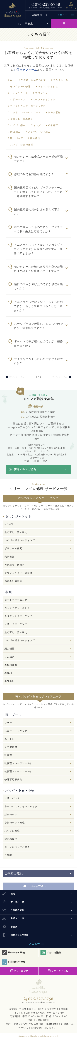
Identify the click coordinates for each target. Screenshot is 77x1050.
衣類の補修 (10, 664)
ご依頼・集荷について (33, 80)
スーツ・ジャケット (44, 99)
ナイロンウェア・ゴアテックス (28, 105)
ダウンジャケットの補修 (18, 572)
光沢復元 (9, 556)
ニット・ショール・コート (25, 112)
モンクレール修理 (20, 86)
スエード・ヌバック (15, 730)
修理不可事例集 (13, 779)
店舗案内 (37, 15)
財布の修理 (10, 839)
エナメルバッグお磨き (17, 847)
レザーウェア (17, 99)
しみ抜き (9, 656)
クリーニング (21, 970)
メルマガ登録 (54, 952)
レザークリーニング (15, 624)
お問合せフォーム (25, 69)
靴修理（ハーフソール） (18, 763)
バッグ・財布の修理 (21, 144)
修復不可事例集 (13, 580)
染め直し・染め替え (21, 118)
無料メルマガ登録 (25, 469)
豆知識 (8, 855)
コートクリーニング (15, 599)
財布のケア (10, 814)
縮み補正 (53, 125)
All (11, 80)
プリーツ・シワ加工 (39, 131)
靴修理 (8, 755)
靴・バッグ (16, 138)
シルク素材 (54, 112)
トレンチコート (19, 93)
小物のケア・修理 (14, 822)
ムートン (9, 738)
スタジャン (41, 93)
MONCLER (10, 524)
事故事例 (9, 681)
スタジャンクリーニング (18, 616)
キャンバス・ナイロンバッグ (20, 806)
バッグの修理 (12, 830)
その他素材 (10, 747)
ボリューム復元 (13, 548)
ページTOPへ (38, 886)
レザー (8, 722)
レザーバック (12, 798)
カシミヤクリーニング (17, 607)
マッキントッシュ (48, 86)
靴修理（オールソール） (18, 771)
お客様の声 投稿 (16, 961)
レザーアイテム (59, 970)
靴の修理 (35, 138)
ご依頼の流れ (13, 873)
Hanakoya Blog (16, 952)
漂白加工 (15, 131)
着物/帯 (8, 672)
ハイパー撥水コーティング (25, 125)
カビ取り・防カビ (14, 564)
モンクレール (60, 80)
